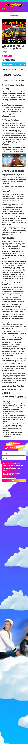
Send (14, 480)
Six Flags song (9, 265)
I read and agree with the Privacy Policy (13, 474)
